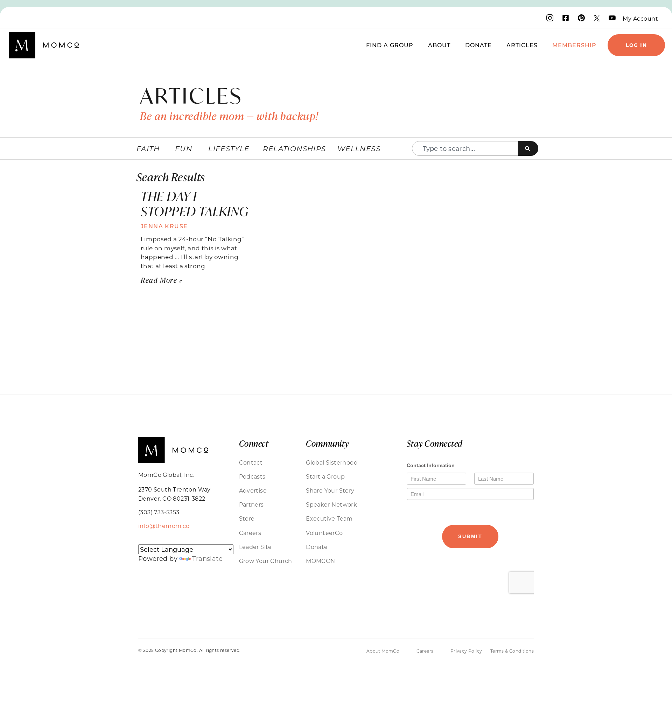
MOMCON (320, 560)
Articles (522, 45)
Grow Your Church (265, 560)
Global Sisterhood (332, 462)
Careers (250, 532)
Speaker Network (331, 504)
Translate (207, 558)
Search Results (170, 176)
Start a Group (325, 476)
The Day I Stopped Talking (195, 204)
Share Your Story (330, 490)
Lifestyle (229, 148)
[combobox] (465, 148)
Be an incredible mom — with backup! (229, 116)
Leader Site (255, 546)
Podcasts (252, 476)
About (439, 45)
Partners (251, 504)
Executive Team (329, 518)
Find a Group (389, 45)
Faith (148, 148)
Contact (251, 462)
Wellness (358, 148)
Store (247, 518)
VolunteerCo (324, 532)
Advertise (253, 490)
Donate (478, 45)
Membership (574, 45)
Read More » (162, 280)
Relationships (294, 148)
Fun (183, 148)
